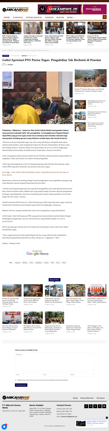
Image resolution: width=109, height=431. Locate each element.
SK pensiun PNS (50, 148)
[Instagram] (91, 406)
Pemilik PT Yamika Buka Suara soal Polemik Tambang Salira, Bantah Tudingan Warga (89, 90)
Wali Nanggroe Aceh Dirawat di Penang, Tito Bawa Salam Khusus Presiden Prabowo (95, 328)
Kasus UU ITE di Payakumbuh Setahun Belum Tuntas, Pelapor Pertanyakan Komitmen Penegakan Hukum (97, 39)
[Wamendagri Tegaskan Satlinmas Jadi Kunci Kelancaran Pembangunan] (80, 115)
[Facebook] (90, 64)
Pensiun (46, 262)
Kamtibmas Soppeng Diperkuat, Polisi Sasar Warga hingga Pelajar (73, 327)
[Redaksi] (4, 64)
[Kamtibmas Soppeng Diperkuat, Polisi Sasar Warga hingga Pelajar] (75, 317)
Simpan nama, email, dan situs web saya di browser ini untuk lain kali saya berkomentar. (43, 380)
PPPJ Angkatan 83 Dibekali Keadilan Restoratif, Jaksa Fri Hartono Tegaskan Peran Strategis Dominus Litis (75, 38)
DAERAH (10, 50)
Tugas (63, 262)
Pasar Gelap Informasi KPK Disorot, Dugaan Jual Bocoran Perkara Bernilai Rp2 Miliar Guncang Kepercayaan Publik (54, 39)
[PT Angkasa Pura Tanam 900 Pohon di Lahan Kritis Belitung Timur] (33, 317)
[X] (95, 64)
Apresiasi (17, 262)
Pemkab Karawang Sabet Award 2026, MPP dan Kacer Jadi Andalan (97, 102)
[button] (105, 17)
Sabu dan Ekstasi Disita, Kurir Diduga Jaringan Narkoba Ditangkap (10, 327)
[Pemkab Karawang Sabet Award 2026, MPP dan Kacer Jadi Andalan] (80, 104)
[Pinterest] (100, 64)
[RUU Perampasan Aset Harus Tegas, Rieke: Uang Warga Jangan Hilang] (80, 126)
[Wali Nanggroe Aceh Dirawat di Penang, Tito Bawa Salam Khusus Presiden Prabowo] (97, 317)
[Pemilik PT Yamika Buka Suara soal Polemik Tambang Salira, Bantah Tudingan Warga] (91, 78)
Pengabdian (39, 262)
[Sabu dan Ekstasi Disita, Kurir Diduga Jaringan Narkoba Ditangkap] (12, 317)
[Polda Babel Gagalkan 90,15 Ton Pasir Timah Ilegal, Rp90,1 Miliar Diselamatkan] (97, 290)
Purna (57, 262)
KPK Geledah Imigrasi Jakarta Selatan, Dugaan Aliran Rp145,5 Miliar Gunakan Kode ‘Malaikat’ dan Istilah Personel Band (11, 39)
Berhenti (25, 262)
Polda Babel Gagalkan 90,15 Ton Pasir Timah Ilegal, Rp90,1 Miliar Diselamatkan (97, 300)
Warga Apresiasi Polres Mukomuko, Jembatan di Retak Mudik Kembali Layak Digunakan (53, 328)
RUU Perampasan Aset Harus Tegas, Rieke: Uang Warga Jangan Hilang (96, 124)
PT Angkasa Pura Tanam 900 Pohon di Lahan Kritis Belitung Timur (32, 327)
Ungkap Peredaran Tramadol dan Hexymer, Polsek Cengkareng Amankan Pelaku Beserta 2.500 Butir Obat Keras (33, 39)
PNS (52, 262)
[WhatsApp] (104, 64)
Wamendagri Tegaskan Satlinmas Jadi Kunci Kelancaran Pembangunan (97, 113)
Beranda (4, 50)
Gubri (31, 262)
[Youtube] (104, 406)
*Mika (57, 238)
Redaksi (10, 64)
